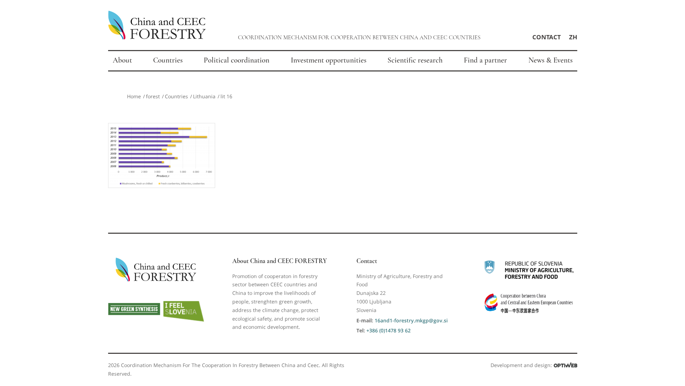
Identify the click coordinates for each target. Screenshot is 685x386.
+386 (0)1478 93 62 (388, 330)
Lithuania (204, 96)
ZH (573, 37)
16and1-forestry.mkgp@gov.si (411, 320)
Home (134, 96)
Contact (546, 37)
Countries (176, 96)
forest (153, 96)
